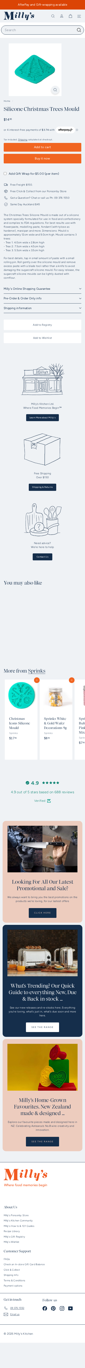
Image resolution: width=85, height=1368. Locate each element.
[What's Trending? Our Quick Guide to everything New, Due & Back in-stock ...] (42, 953)
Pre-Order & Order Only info (23, 298)
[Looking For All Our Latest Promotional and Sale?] (42, 849)
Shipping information (18, 308)
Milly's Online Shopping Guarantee (27, 288)
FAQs (7, 1259)
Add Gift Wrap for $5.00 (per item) (34, 174)
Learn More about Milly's (42, 417)
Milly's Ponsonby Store (16, 1215)
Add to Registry (42, 324)
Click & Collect (12, 1269)
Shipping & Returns (42, 487)
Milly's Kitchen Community (18, 1220)
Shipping (22, 139)
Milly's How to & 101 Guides (19, 1226)
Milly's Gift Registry (14, 1236)
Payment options (13, 1285)
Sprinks (36, 671)
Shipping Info (11, 1275)
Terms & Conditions (14, 1280)
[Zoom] (55, 90)
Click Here (42, 912)
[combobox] (42, 30)
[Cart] (70, 16)
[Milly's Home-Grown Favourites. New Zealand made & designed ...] (42, 1067)
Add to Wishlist (42, 337)
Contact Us (42, 556)
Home (7, 101)
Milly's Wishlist (11, 1242)
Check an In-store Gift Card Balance (24, 1264)
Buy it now (42, 158)
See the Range (42, 1027)
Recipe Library (12, 1231)
